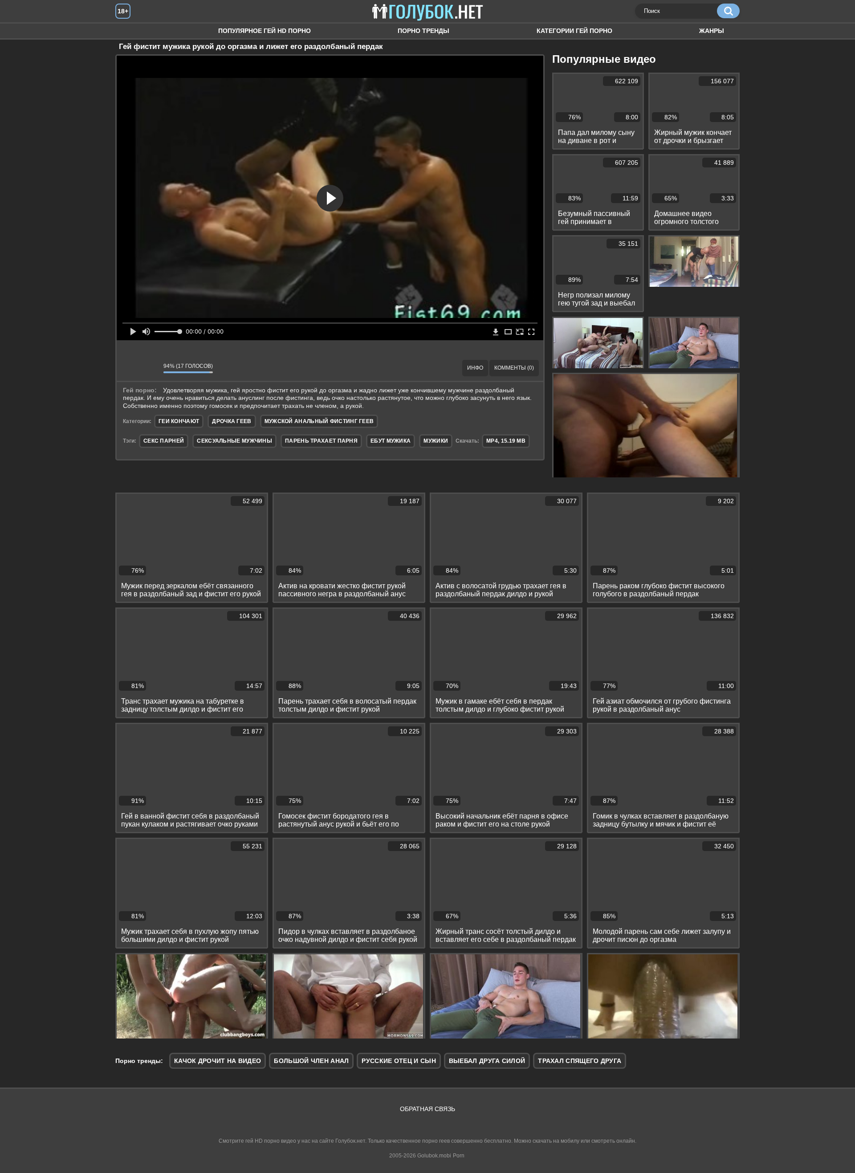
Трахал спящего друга (579, 1060)
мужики (435, 441)
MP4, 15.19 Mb (505, 441)
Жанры (711, 30)
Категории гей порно (574, 30)
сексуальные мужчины (234, 441)
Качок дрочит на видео (217, 1060)
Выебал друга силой (487, 1060)
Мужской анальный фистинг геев (319, 421)
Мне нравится (130, 368)
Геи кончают (179, 421)
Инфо (475, 368)
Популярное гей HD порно (264, 30)
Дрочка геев (231, 421)
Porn (458, 1156)
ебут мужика (390, 441)
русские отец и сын (399, 1060)
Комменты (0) (514, 368)
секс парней (163, 441)
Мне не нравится (150, 368)
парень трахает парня (321, 441)
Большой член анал (311, 1060)
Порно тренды (423, 30)
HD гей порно (131, 31)
